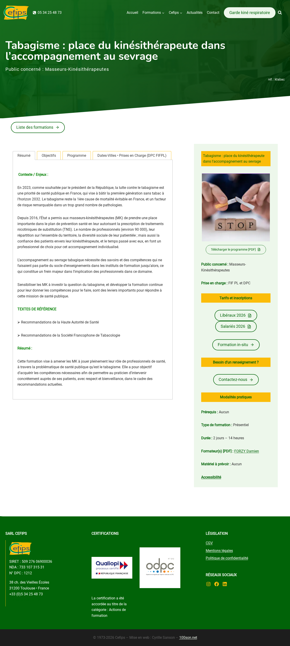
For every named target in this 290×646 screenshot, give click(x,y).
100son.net (188, 637)
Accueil (132, 12)
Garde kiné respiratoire (249, 12)
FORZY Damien (246, 451)
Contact (213, 12)
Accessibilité (211, 477)
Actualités (195, 12)
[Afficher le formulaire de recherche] (284, 13)
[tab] (24, 155)
